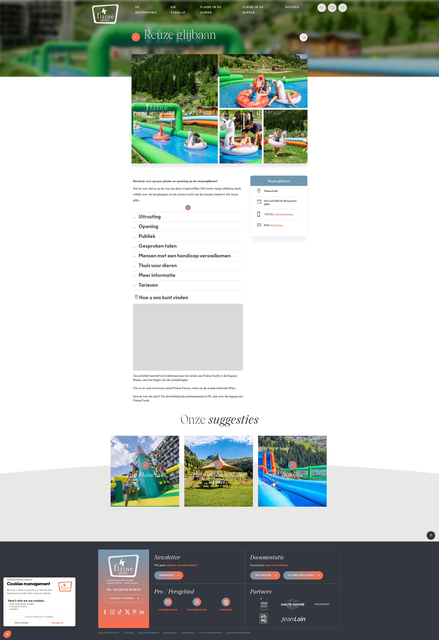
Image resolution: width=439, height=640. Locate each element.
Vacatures (128, 633)
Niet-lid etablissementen (210, 633)
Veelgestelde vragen (108, 633)
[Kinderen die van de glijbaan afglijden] (175, 108)
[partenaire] (263, 604)
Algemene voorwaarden (238, 633)
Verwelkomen (151, 26)
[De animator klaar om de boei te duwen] (241, 136)
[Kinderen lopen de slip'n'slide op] (286, 136)
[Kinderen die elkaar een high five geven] (263, 81)
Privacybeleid (170, 633)
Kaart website (188, 633)
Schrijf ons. (277, 225)
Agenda (292, 7)
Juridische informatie (148, 633)
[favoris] (332, 7)
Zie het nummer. (284, 214)
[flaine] (105, 14)
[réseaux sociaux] (105, 612)
